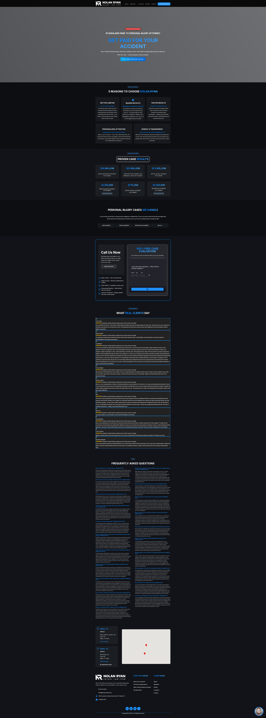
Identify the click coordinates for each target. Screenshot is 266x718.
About (126, 4)
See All (160, 225)
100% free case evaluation (133, 59)
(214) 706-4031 (108, 266)
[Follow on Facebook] (127, 708)
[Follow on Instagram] (135, 708)
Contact (153, 4)
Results (148, 4)
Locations (141, 4)
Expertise (132, 4)
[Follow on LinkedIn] (131, 708)
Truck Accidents (124, 225)
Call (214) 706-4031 (164, 4)
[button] (145, 653)
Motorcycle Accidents (142, 225)
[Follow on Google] (138, 708)
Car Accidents (106, 225)
